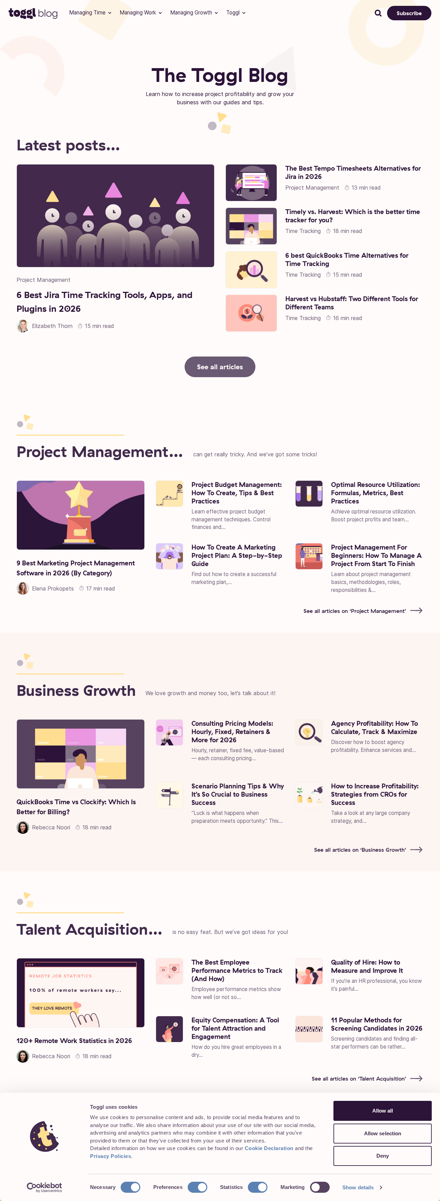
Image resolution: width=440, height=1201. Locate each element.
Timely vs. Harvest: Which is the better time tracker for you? (352, 216)
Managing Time (87, 12)
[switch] (197, 1187)
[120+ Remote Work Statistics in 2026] (80, 993)
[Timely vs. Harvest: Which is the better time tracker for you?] (251, 226)
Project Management (43, 279)
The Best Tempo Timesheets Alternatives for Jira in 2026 (353, 172)
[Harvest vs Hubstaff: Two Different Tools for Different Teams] (251, 313)
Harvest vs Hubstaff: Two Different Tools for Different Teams (351, 303)
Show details (358, 1187)
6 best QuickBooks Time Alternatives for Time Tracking (346, 259)
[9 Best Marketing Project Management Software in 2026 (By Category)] (80, 515)
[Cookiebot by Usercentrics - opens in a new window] (44, 1187)
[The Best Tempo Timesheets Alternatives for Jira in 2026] (251, 182)
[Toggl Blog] (33, 13)
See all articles (220, 366)
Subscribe (409, 13)
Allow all (382, 1111)
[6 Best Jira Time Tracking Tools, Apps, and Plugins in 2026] (115, 215)
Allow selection (383, 1133)
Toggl (233, 12)
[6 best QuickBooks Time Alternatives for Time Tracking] (251, 269)
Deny (382, 1156)
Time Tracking (303, 230)
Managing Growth (191, 12)
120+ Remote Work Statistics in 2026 (74, 1041)
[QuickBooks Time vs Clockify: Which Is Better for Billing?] (80, 754)
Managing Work (138, 12)
